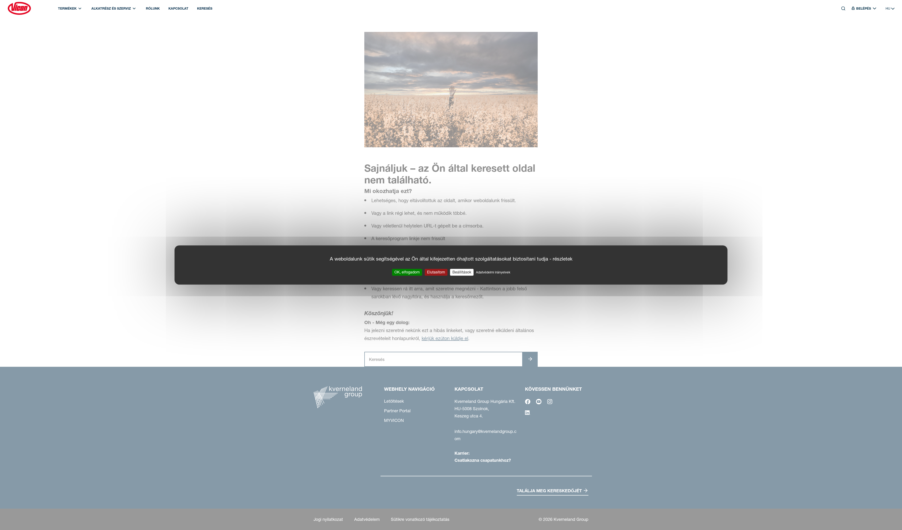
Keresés (204, 8)
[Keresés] (840, 29)
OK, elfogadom (407, 272)
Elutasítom (436, 272)
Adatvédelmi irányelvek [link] (493, 272)
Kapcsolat (178, 8)
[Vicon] (19, 8)
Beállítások (461, 272)
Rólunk (153, 8)
